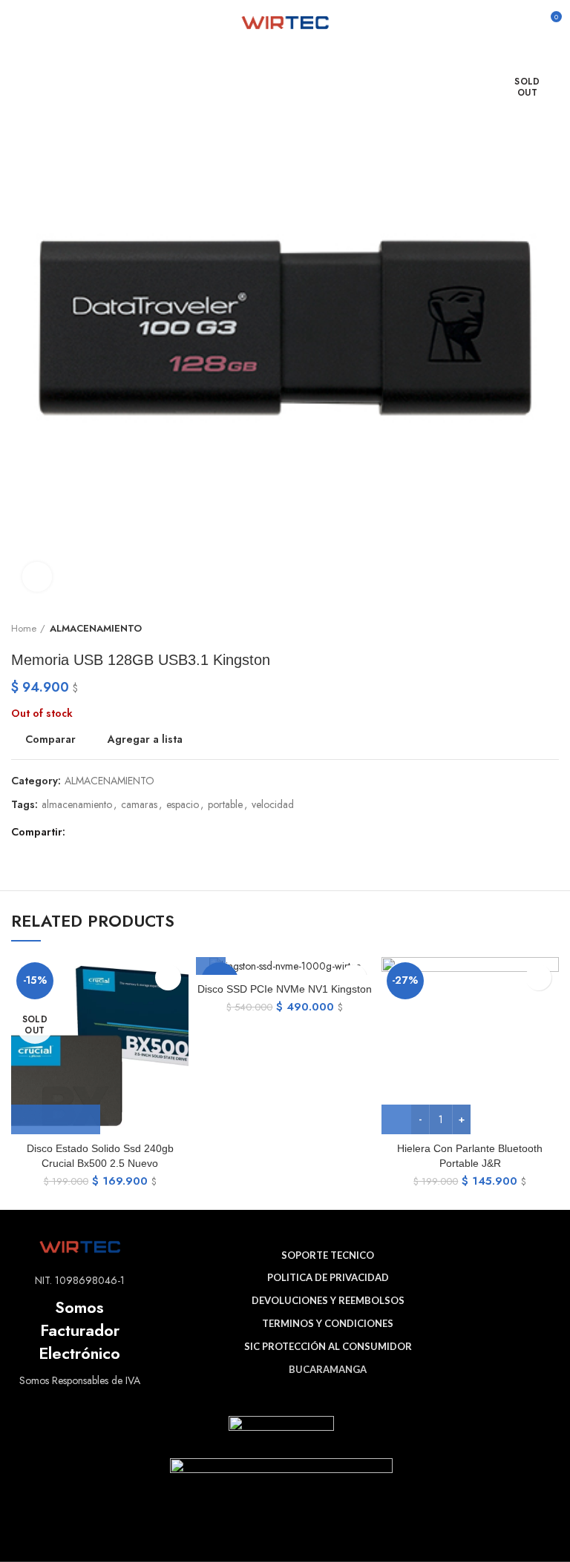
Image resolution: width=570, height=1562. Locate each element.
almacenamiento (77, 804)
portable (225, 804)
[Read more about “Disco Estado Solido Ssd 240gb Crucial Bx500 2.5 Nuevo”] (55, 1119)
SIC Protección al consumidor (328, 1346)
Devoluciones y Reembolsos (328, 1300)
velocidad (273, 804)
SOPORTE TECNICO (327, 1255)
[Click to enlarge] (37, 577)
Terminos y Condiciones (327, 1323)
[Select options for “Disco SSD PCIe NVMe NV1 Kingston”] (211, 960)
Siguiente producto (551, 628)
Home (23, 628)
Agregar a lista (145, 739)
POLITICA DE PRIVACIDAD (328, 1277)
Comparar (50, 739)
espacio (182, 804)
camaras (139, 804)
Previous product (521, 628)
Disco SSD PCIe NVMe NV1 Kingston (284, 989)
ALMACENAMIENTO (96, 628)
